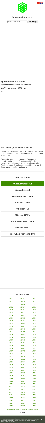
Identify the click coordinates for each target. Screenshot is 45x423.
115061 (34, 340)
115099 (22, 376)
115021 (22, 304)
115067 (34, 345)
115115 (34, 389)
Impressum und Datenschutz (29, 409)
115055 (34, 334)
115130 (34, 403)
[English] (41, 3)
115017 (11, 301)
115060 (22, 340)
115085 (34, 362)
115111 (23, 387)
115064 (34, 343)
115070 (34, 348)
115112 (34, 387)
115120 (22, 395)
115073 (34, 351)
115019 (34, 301)
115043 (34, 323)
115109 (34, 384)
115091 (34, 367)
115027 (22, 310)
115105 (22, 381)
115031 (34, 312)
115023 (11, 307)
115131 (11, 406)
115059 (11, 340)
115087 (22, 365)
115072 (22, 351)
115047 (11, 329)
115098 (11, 376)
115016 (34, 299)
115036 (22, 318)
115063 (22, 343)
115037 (34, 318)
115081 (22, 359)
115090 (22, 367)
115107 (11, 384)
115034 (34, 315)
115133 (34, 406)
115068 (11, 348)
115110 (11, 387)
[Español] (38, 3)
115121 (34, 395)
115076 (34, 354)
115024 (22, 307)
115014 (11, 299)
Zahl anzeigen (32, 22)
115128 (11, 403)
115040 (34, 321)
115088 (34, 365)
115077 (11, 356)
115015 (22, 299)
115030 (22, 312)
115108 (22, 384)
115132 (22, 406)
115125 (11, 400)
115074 (11, 354)
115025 (34, 307)
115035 (11, 318)
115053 (11, 334)
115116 (11, 392)
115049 (34, 329)
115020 (11, 304)
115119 (11, 395)
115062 (11, 343)
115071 (11, 351)
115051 (22, 332)
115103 (34, 378)
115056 (11, 337)
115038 (11, 321)
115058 (34, 337)
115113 (11, 389)
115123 (22, 397)
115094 (34, 370)
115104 (11, 381)
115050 (11, 332)
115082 (34, 359)
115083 (11, 362)
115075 (22, 354)
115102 (22, 378)
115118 (34, 392)
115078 (22, 356)
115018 (22, 301)
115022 (34, 304)
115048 (22, 329)
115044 (11, 326)
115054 (22, 334)
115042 (22, 323)
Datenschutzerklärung (10, 421)
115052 (34, 332)
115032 (11, 315)
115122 (11, 397)
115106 (34, 381)
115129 (22, 403)
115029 (11, 312)
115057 (22, 337)
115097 (34, 373)
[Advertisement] (22, 48)
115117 (23, 392)
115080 (11, 359)
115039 (22, 321)
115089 (11, 367)
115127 (34, 400)
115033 (22, 315)
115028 (34, 310)
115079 (34, 356)
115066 (22, 345)
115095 (11, 373)
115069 (22, 348)
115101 (11, 378)
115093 (22, 370)
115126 (22, 400)
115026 (11, 310)
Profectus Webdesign (13, 409)
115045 (22, 326)
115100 (34, 376)
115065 (11, 345)
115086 (11, 365)
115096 (22, 373)
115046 (34, 326)
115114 (23, 389)
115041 (11, 323)
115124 (34, 397)
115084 (22, 362)
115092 (11, 370)
